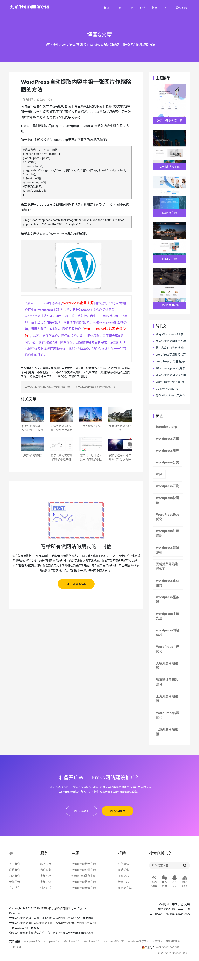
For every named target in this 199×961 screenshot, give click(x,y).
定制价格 (45, 875)
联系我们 (14, 869)
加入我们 (14, 875)
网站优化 (123, 869)
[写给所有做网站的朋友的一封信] (76, 519)
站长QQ (174, 884)
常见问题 (181, 7)
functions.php (166, 427)
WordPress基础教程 (74, 44)
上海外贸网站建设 (167, 698)
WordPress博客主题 (83, 881)
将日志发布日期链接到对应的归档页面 (169, 348)
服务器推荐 (125, 887)
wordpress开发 (167, 486)
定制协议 (45, 881)
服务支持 (45, 863)
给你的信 (14, 881)
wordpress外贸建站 (167, 533)
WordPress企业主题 (83, 869)
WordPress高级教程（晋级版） (169, 355)
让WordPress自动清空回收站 (169, 375)
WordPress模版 (64, 923)
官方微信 (164, 884)
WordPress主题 (43, 923)
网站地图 (185, 884)
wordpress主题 (32, 941)
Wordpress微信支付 (138, 941)
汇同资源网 (15, 947)
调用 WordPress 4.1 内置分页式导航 (168, 334)
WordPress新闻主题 (83, 887)
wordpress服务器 (167, 599)
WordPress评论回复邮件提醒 (169, 382)
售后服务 (45, 869)
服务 (130, 7)
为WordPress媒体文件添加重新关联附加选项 (169, 341)
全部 (55, 44)
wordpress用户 (167, 450)
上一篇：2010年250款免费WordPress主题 (47, 386)
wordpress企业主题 (78, 303)
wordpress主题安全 (167, 616)
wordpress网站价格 (167, 632)
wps (159, 474)
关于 (166, 7)
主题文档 (123, 875)
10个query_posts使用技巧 (169, 368)
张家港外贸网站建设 (167, 682)
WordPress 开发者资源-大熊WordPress (169, 361)
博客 (154, 7)
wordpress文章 (167, 438)
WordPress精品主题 (83, 863)
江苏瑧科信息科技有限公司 (57, 908)
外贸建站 (123, 863)
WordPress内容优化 (167, 715)
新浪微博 (154, 884)
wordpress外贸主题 (83, 875)
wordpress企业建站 (167, 583)
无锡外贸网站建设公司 (167, 566)
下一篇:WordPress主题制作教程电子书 (95, 386)
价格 (142, 7)
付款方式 (45, 887)
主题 (118, 7)
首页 (106, 7)
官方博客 (14, 887)
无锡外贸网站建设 (167, 665)
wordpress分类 (167, 462)
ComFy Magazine (167, 388)
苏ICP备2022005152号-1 (169, 947)
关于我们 (14, 863)
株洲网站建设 (173, 941)
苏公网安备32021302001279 (171, 953)
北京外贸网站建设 (167, 731)
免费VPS (157, 941)
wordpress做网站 (167, 500)
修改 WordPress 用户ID (170, 395)
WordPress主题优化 (167, 649)
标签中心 (123, 881)
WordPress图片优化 (167, 516)
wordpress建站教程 (167, 549)
